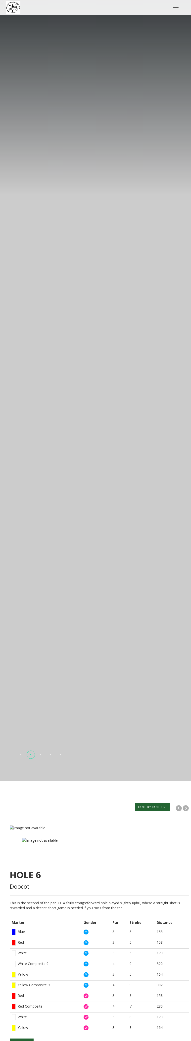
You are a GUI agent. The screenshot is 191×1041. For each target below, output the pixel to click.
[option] (99, 828)
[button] (20, 754)
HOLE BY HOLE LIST (152, 807)
